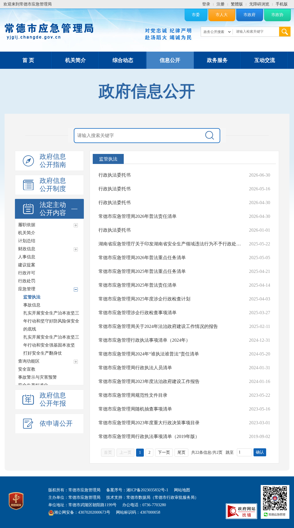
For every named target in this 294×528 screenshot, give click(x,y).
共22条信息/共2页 (207, 452)
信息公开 (170, 60)
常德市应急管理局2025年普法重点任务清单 (142, 271)
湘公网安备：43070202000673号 (82, 512)
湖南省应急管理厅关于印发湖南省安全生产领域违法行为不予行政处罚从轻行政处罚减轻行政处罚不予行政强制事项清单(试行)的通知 (170, 243)
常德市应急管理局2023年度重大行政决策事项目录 (149, 422)
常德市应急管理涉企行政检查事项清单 (137, 312)
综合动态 (123, 60)
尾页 (181, 452)
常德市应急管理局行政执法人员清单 (135, 367)
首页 (108, 452)
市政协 (277, 15)
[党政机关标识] (16, 500)
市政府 (249, 15)
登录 (206, 4)
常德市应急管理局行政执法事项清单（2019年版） (149, 436)
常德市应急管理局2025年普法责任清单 (137, 285)
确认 (260, 452)
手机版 (282, 4)
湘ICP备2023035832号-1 (147, 490)
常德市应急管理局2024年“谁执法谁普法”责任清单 (148, 353)
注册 (220, 4)
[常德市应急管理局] (49, 30)
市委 (196, 15)
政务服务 (217, 60)
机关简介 (75, 60)
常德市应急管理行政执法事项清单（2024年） (144, 340)
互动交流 (264, 60)
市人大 (222, 15)
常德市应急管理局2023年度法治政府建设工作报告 (149, 381)
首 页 (28, 60)
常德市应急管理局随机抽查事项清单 (135, 408)
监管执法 (108, 159)
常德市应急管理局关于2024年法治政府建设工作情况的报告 (158, 326)
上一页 (125, 452)
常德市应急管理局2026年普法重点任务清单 (142, 257)
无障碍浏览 (259, 4)
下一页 (164, 452)
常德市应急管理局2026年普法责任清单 (137, 216)
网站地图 (182, 490)
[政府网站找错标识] (241, 511)
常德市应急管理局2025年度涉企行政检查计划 (144, 298)
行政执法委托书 (114, 175)
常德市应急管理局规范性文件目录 (132, 395)
